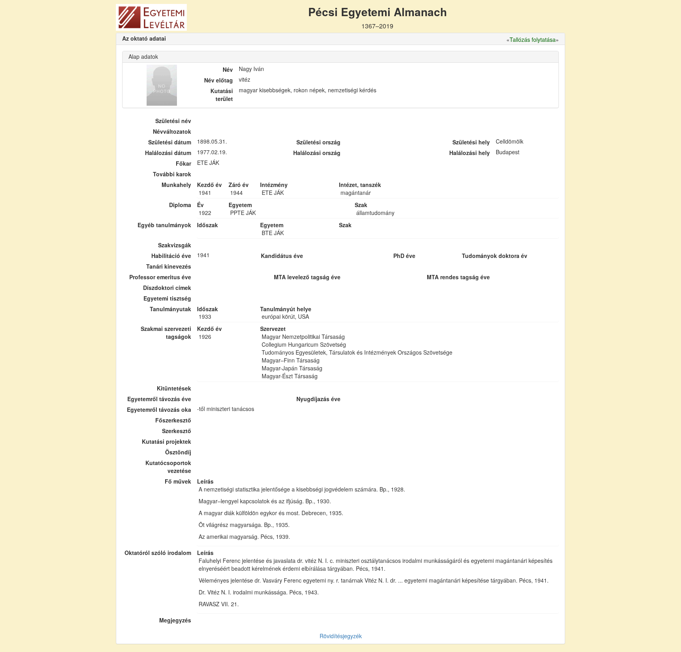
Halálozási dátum (168, 153)
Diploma (180, 205)
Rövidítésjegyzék (341, 636)
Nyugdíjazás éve (318, 399)
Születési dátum (169, 142)
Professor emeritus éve (160, 277)
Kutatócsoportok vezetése (168, 467)
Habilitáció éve (171, 256)
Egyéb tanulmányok (164, 225)
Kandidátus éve (282, 256)
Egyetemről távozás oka (159, 409)
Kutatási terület (221, 95)
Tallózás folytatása (533, 39)
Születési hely (471, 142)
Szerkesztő (176, 431)
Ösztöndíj (178, 452)
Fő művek (178, 481)
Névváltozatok (172, 131)
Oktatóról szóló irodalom (158, 553)
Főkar (183, 163)
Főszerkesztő (173, 420)
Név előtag (218, 80)
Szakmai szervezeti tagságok (166, 332)
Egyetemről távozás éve (159, 399)
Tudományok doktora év (494, 256)
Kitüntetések (174, 388)
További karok (172, 174)
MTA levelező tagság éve (307, 277)
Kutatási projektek (166, 441)
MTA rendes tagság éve (458, 277)
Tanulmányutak (170, 309)
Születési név (173, 121)
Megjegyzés (175, 620)
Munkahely (176, 185)
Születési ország (318, 142)
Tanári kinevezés (168, 266)
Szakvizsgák (174, 245)
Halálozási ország (316, 153)
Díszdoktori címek (167, 287)
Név (228, 69)
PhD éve (404, 256)
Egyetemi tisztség (167, 298)
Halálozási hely (469, 153)
